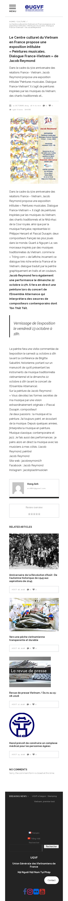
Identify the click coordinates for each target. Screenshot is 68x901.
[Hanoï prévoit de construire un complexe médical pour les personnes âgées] (34, 725)
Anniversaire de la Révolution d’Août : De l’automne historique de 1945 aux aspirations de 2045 (33, 578)
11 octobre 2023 (21, 106)
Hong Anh (32, 484)
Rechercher (34, 842)
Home (12, 21)
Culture (21, 21)
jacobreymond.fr (32, 460)
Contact (51, 880)
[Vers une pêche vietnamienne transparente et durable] (34, 614)
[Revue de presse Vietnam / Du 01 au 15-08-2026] (34, 672)
